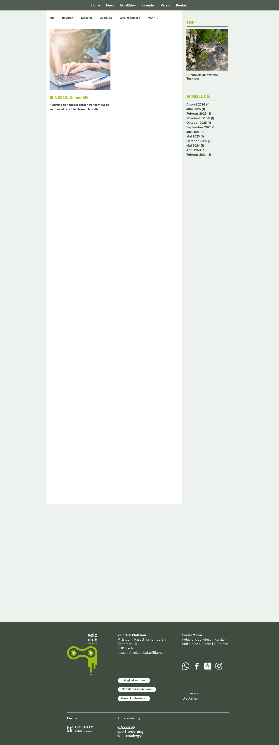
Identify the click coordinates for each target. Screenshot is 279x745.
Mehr (151, 18)
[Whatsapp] (185, 666)
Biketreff (67, 18)
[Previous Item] (192, 50)
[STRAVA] (207, 666)
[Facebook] (196, 666)
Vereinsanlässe (130, 18)
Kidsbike (87, 18)
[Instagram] (218, 666)
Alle (52, 18)
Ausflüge (106, 18)
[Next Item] (222, 50)
